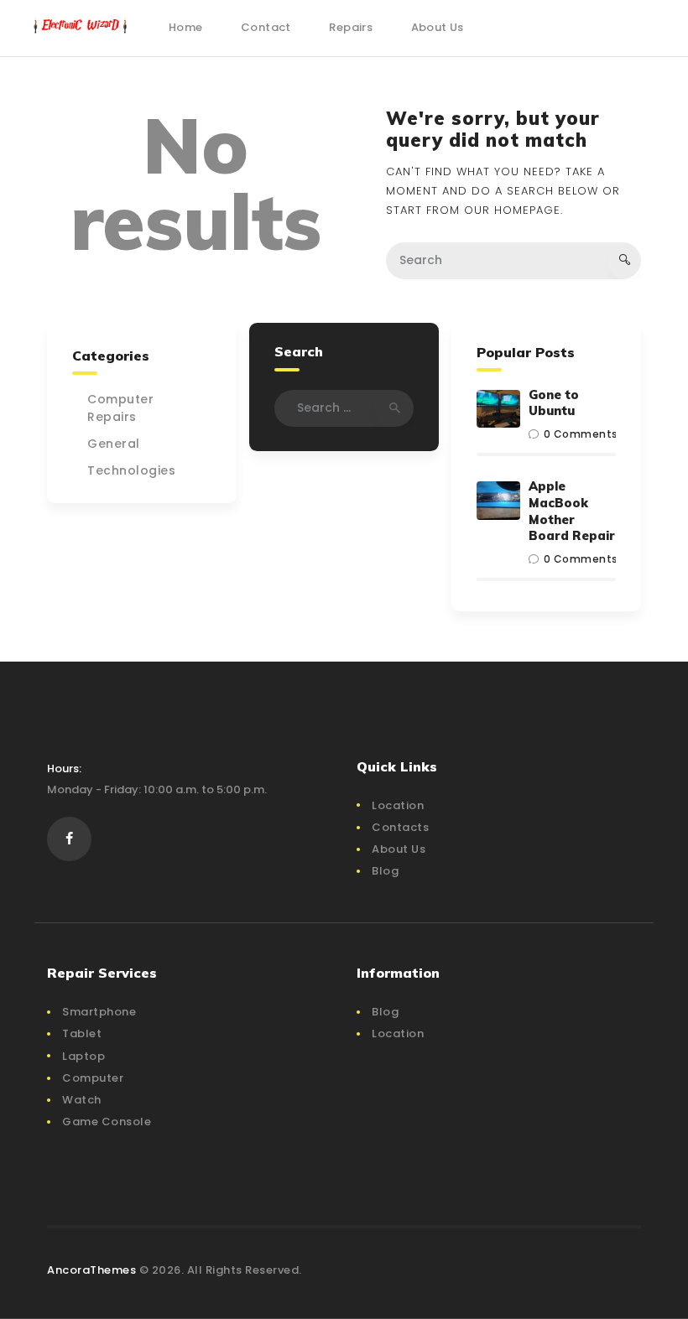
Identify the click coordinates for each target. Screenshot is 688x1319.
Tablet (82, 1033)
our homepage (512, 210)
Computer (92, 1078)
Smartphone (99, 1012)
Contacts (400, 827)
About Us (398, 849)
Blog (385, 871)
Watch (82, 1100)
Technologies (131, 470)
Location (398, 805)
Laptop (83, 1056)
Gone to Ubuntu (554, 403)
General (113, 443)
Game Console (106, 1121)
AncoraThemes (91, 1270)
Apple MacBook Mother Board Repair (572, 510)
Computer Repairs (120, 408)
